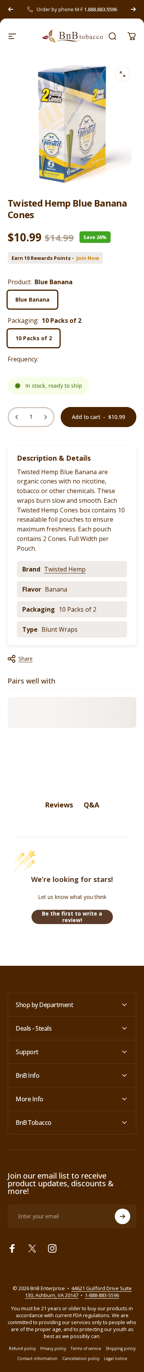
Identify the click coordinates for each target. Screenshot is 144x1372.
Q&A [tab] (91, 804)
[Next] (133, 9)
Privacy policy (53, 1348)
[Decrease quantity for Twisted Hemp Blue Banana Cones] (17, 417)
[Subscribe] (122, 1216)
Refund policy (22, 1348)
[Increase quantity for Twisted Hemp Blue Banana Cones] (45, 417)
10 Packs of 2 (33, 338)
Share (25, 658)
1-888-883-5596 (102, 1295)
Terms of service (86, 1348)
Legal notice (115, 1358)
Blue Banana (32, 299)
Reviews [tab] (59, 804)
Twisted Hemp (65, 569)
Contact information (37, 1358)
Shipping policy (121, 1348)
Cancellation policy (80, 1358)
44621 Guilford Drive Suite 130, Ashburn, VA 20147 (78, 1292)
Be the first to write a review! (72, 917)
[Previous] (10, 9)
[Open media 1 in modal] (122, 74)
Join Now (87, 258)
